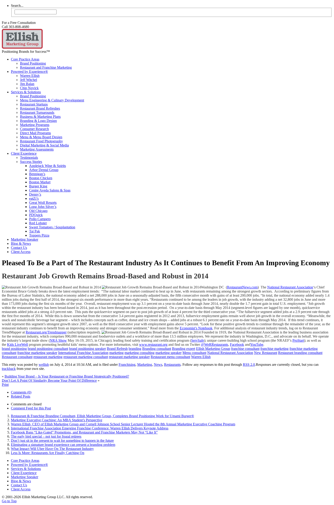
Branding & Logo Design (38, 121)
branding (135, 349)
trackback (9, 369)
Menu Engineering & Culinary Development (52, 100)
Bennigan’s (37, 174)
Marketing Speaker (24, 239)
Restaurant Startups (34, 104)
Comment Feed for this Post (31, 408)
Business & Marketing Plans (40, 117)
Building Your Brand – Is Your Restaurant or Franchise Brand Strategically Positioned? (67, 376)
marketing (116, 353)
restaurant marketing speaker (129, 357)
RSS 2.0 (249, 364)
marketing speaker (168, 353)
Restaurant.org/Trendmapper (46, 332)
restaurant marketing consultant (85, 357)
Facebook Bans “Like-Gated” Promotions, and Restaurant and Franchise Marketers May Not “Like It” (84, 432)
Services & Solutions (26, 92)
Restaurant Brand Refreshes (40, 108)
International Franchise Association (83, 353)
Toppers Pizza (39, 235)
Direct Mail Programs (35, 133)
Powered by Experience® (29, 71)
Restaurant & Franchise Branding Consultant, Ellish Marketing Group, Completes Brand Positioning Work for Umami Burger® (102, 416)
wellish (44, 364)
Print (5, 384)
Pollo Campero (40, 219)
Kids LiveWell (17, 344)
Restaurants (172, 364)
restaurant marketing (47, 357)
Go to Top (9, 501)
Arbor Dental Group (43, 170)
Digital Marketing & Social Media (44, 145)
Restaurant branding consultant (300, 353)
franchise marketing (274, 349)
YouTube (256, 344)
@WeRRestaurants (214, 344)
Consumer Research (34, 129)
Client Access (20, 252)
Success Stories (31, 162)
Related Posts (20, 396)
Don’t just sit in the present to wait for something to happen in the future (62, 440)
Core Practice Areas (25, 59)
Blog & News (21, 243)
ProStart (298, 340)
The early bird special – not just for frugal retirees (46, 436)
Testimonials (29, 157)
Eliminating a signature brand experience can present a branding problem (63, 445)
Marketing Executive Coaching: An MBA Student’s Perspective (56, 420)
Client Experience (24, 153)
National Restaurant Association (290, 287)
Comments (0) (21, 392)
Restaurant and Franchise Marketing (46, 67)
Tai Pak (34, 231)
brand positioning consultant (48, 349)
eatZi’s (34, 198)
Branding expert (183, 349)
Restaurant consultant (17, 357)
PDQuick (36, 215)
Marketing (144, 364)
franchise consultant (245, 349)
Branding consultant (156, 349)
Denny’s (35, 194)
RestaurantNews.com (242, 287)
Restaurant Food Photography (41, 141)
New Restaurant (265, 353)
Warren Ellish (30, 76)
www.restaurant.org (153, 344)
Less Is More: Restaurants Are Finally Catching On (47, 453)
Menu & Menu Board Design (41, 137)
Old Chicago (38, 211)
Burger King (38, 186)
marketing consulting (140, 353)
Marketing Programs (34, 125)
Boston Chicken (40, 178)
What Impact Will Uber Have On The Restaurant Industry (52, 449)
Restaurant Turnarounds (37, 112)
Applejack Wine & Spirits (47, 166)
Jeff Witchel (28, 80)
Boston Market (39, 182)
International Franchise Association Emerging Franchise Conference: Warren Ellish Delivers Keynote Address (89, 428)
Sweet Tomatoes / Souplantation (52, 227)
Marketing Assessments (37, 149)
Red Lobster (38, 223)
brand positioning (14, 349)
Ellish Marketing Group (213, 349)
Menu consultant (194, 353)
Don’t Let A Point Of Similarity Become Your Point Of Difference (49, 380)
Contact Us (19, 248)
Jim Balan (27, 84)
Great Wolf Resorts (43, 203)
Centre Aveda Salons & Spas (49, 190)
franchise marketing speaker (37, 353)
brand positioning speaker (87, 349)
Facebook (237, 344)
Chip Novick (29, 88)
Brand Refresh (117, 349)
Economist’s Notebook (196, 328)
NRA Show (58, 340)
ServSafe (197, 340)
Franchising (127, 364)
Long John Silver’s (42, 207)
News (158, 364)
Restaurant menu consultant (170, 357)
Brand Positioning (33, 63)
